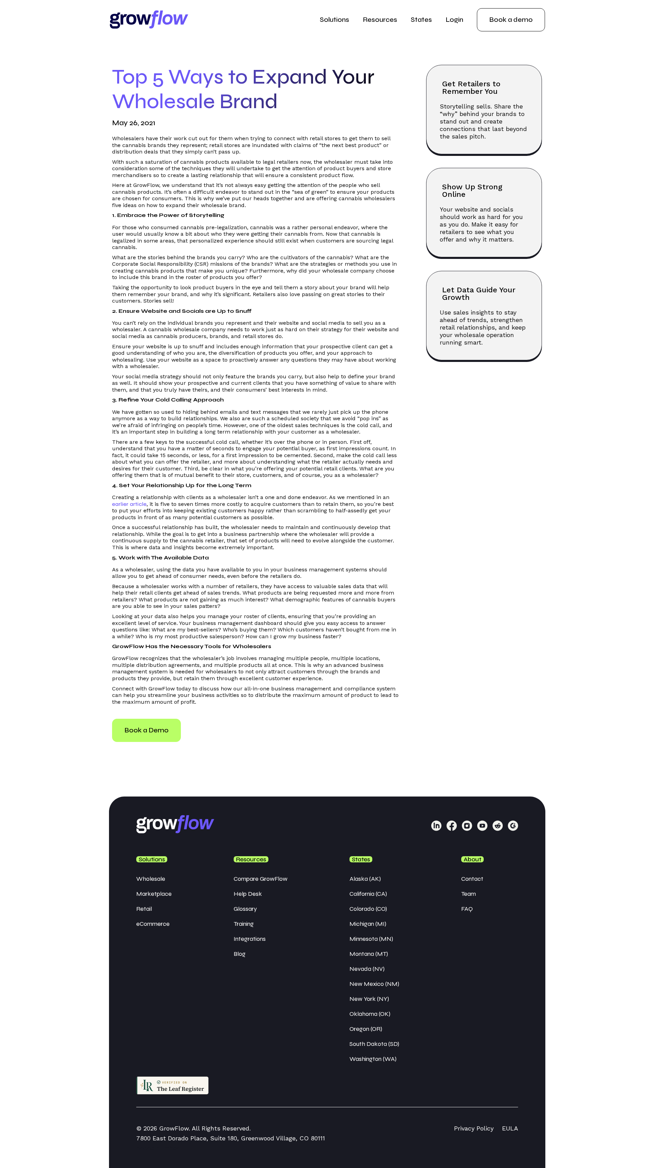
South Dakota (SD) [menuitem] (374, 1044)
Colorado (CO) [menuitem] (368, 908)
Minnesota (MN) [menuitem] (371, 939)
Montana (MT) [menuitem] (368, 954)
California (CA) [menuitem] (368, 893)
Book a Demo (146, 730)
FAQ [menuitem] (467, 908)
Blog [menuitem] (240, 954)
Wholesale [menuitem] (150, 878)
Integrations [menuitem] (250, 939)
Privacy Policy (474, 1128)
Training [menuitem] (244, 924)
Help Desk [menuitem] (248, 893)
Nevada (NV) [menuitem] (367, 969)
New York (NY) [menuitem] (369, 999)
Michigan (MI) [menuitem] (367, 924)
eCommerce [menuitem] (153, 924)
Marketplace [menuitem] (154, 893)
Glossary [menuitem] (245, 908)
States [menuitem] (421, 19)
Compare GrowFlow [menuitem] (260, 878)
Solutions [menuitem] (334, 19)
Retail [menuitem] (144, 908)
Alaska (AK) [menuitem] (365, 878)
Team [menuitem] (468, 893)
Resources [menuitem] (380, 19)
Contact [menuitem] (472, 878)
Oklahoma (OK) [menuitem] (369, 1014)
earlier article (129, 504)
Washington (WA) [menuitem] (372, 1059)
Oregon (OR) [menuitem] (365, 1029)
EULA (510, 1128)
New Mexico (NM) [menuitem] (374, 984)
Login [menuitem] (454, 19)
